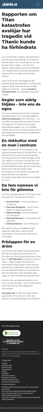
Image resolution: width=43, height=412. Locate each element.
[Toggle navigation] (38, 4)
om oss (17, 356)
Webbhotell (5, 373)
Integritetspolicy (7, 369)
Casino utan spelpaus (8, 375)
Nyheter (4, 371)
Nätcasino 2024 (7, 367)
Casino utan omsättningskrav (11, 381)
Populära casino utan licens (10, 379)
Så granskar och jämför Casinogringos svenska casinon (19, 391)
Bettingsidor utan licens (9, 377)
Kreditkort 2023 (7, 365)
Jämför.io (4, 363)
